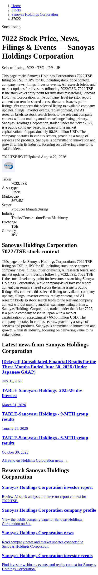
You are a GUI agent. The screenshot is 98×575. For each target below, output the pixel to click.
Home (16, 6)
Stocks (16, 10)
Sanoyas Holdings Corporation (34, 14)
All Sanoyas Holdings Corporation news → (35, 460)
